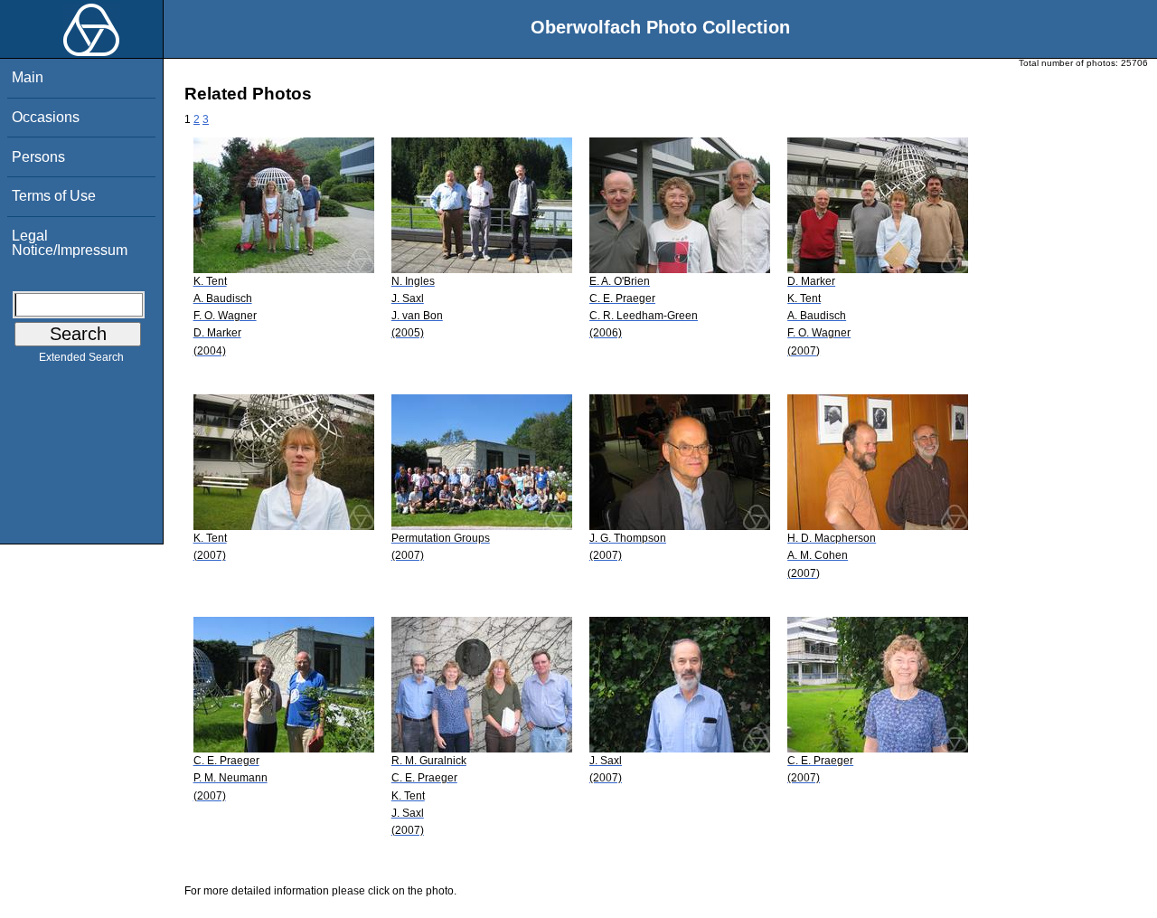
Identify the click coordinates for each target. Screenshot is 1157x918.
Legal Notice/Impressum (69, 243)
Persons (38, 157)
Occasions (46, 117)
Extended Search (81, 357)
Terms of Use (54, 195)
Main (27, 77)
